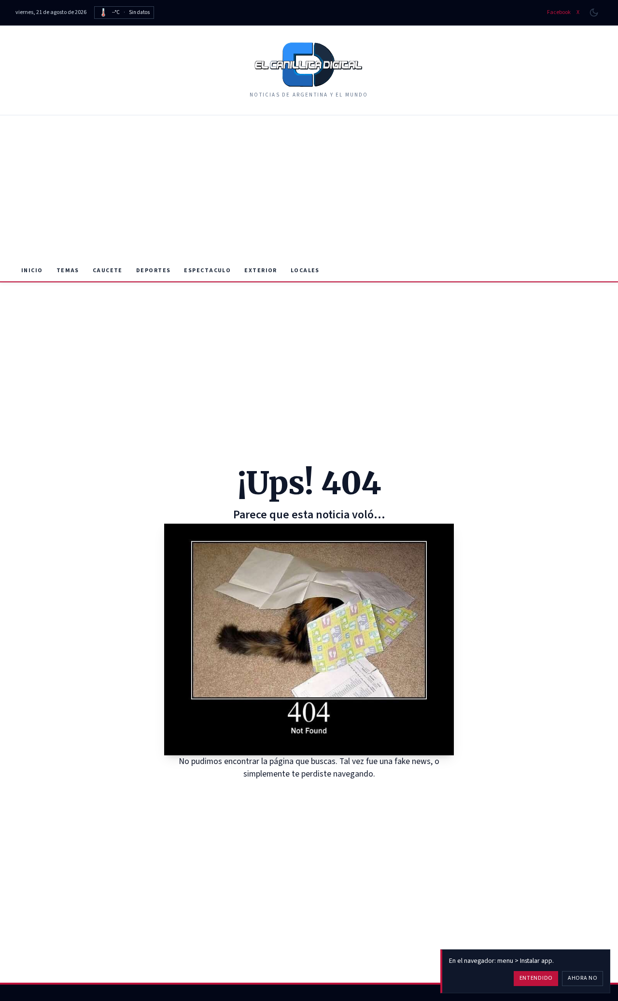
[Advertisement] (309, 187)
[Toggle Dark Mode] (594, 12)
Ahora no (583, 978)
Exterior (260, 270)
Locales (305, 270)
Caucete (108, 270)
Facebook (559, 12)
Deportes (153, 270)
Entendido (536, 978)
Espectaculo (207, 270)
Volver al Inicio (316, 793)
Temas (67, 270)
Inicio (32, 270)
